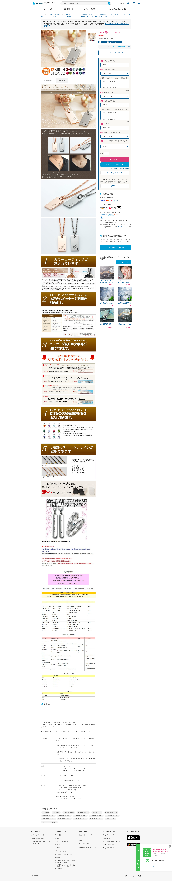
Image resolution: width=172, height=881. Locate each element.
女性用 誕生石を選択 (108, 101)
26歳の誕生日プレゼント (48, 819)
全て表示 (113, 16)
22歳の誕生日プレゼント (96, 815)
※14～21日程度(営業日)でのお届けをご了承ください (114, 142)
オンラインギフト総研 (61, 841)
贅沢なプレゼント (97, 812)
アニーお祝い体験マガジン (110, 841)
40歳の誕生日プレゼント (80, 819)
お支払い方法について (37, 835)
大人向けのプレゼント (68, 812)
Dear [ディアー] (107, 844)
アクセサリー (56, 812)
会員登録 (122, 3)
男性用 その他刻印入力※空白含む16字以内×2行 (113, 78)
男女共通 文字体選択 (108, 61)
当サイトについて (60, 835)
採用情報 (57, 857)
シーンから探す (49, 9)
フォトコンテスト (84, 844)
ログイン (115, 3)
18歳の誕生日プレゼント (111, 812)
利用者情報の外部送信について (64, 854)
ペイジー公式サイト (121, 226)
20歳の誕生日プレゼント (64, 815)
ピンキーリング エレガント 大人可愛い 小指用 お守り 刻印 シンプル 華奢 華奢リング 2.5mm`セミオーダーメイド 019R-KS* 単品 (124, 281)
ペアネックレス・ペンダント (49, 822)
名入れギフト (45, 812)
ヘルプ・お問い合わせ (37, 838)
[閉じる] (170, 846)
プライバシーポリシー (61, 851)
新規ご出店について (84, 835)
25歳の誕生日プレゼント (112, 815)
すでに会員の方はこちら (156, 866)
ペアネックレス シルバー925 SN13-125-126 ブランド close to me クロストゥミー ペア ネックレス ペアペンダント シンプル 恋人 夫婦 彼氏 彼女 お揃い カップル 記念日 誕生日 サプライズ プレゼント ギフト (107, 324)
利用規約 (57, 844)
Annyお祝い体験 (107, 848)
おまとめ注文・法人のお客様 (117, 9)
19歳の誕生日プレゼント (48, 815)
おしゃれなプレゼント (83, 812)
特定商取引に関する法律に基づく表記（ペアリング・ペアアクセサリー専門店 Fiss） (65, 866)
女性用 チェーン (107, 124)
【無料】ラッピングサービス (110, 132)
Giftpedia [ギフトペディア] (110, 838)
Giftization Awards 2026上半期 (87, 847)
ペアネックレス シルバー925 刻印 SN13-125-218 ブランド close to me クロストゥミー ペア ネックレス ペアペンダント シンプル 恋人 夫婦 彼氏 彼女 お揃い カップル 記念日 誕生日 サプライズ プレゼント (107, 281)
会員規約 (57, 848)
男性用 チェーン (107, 92)
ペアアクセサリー (110, 819)
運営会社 (57, 838)
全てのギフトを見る (123, 262)
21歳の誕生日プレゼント (80, 815)
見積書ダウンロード (116, 186)
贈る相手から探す (69, 9)
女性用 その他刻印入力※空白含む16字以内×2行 (113, 109)
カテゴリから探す (89, 9)
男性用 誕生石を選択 (108, 69)
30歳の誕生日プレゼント (64, 819)
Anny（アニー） (107, 835)
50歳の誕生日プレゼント (96, 819)
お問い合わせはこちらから (115, 247)
